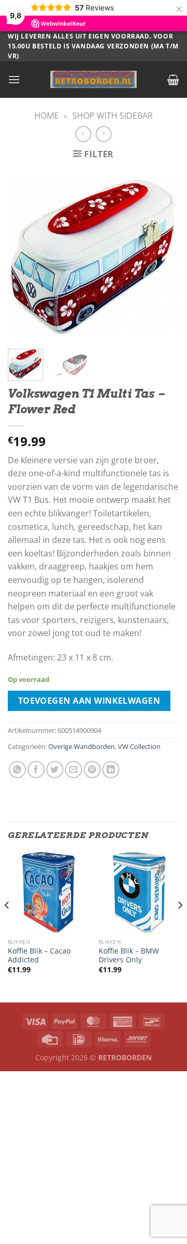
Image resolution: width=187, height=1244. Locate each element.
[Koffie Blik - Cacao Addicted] (48, 892)
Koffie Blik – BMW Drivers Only (129, 955)
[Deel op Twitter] (54, 769)
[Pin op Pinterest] (92, 769)
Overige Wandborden (81, 746)
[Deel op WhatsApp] (17, 769)
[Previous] (24, 255)
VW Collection (139, 746)
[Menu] (14, 79)
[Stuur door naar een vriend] (73, 769)
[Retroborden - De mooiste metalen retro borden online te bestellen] (93, 79)
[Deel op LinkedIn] (110, 769)
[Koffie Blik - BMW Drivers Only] (139, 892)
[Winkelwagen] (173, 79)
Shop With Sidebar (112, 115)
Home (46, 115)
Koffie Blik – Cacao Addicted (39, 955)
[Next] (162, 255)
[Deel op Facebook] (36, 769)
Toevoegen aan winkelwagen (89, 700)
